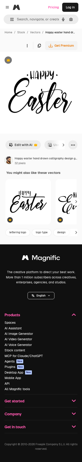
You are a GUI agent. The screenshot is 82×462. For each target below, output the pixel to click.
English (41, 295)
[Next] (63, 144)
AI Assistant (13, 328)
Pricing (53, 7)
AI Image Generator (19, 334)
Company (13, 413)
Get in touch (15, 426)
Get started (14, 401)
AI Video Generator (18, 339)
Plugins (14, 367)
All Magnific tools (17, 389)
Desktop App (18, 372)
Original (29, 60)
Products (12, 314)
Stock (21, 32)
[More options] (27, 45)
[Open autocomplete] (10, 19)
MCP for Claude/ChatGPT (24, 356)
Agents (13, 361)
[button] (41, 295)
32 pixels (20, 163)
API (7, 384)
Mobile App (13, 378)
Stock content (15, 350)
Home (8, 32)
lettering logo (17, 232)
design (61, 232)
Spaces (10, 323)
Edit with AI (20, 146)
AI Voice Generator (18, 345)
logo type (42, 232)
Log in (70, 7)
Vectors (35, 32)
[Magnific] (41, 258)
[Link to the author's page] (9, 161)
